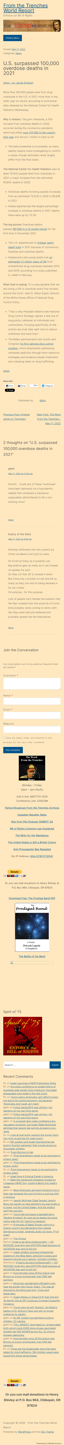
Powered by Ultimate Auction (49, 1443)
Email (7, 709)
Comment (10, 675)
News (19, 53)
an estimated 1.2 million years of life (30, 259)
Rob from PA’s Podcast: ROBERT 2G (32, 821)
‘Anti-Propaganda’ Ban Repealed (32, 849)
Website (8, 723)
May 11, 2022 (18, 49)
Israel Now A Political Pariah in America (31, 1176)
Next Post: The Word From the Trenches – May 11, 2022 (49, 419)
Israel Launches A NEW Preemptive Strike (33, 1083)
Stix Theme (47, 1431)
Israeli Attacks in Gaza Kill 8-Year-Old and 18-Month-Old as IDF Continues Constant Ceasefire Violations (31, 1300)
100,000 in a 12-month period (29, 228)
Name (7, 695)
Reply (11, 520)
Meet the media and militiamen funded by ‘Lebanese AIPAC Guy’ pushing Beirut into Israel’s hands (30, 1183)
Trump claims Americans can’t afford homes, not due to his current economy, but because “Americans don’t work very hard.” (31, 1100)
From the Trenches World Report (25, 7)
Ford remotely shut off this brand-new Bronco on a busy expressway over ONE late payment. (29, 1276)
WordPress (24, 1431)
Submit (55, 1065)
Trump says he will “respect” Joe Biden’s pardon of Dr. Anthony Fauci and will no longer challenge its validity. (30, 1311)
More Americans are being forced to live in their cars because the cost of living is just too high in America (31, 1193)
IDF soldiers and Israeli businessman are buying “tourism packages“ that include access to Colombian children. (30, 1145)
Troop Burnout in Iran (21, 1152)
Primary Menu (12, 38)
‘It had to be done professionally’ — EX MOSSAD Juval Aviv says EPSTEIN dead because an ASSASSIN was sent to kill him (31, 1245)
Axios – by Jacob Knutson (18, 82)
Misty (43, 400)
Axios (6, 370)
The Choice (19, 1238)
